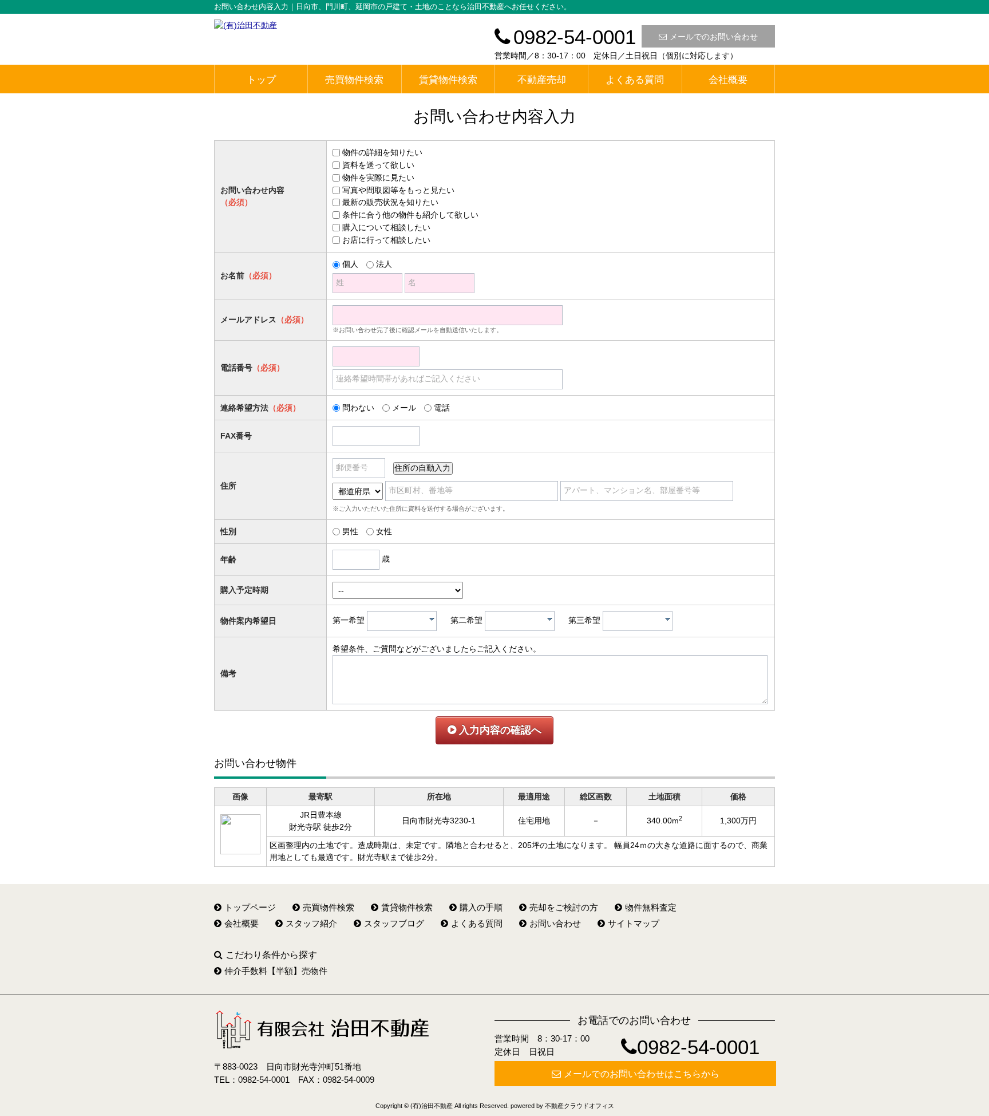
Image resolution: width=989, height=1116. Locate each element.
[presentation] (432, 619)
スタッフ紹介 (311, 923)
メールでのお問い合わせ (714, 36)
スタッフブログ (394, 923)
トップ (261, 79)
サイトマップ (633, 923)
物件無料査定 (651, 907)
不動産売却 (541, 79)
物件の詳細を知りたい (382, 152)
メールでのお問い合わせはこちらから (641, 1074)
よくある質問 (635, 79)
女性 (384, 531)
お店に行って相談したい (386, 240)
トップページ (250, 907)
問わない (358, 407)
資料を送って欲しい (378, 164)
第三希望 (584, 620)
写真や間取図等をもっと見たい (398, 190)
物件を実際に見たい (378, 177)
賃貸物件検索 (448, 79)
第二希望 (466, 620)
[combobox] (402, 621)
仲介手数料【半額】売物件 (275, 971)
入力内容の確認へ (498, 730)
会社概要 (728, 79)
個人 (350, 264)
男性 (350, 531)
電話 (442, 407)
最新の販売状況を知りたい (390, 202)
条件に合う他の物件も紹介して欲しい (410, 214)
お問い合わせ (555, 923)
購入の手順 (481, 907)
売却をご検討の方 (563, 907)
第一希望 (349, 620)
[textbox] (404, 621)
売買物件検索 (354, 79)
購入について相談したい (386, 227)
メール (404, 407)
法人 (384, 264)
